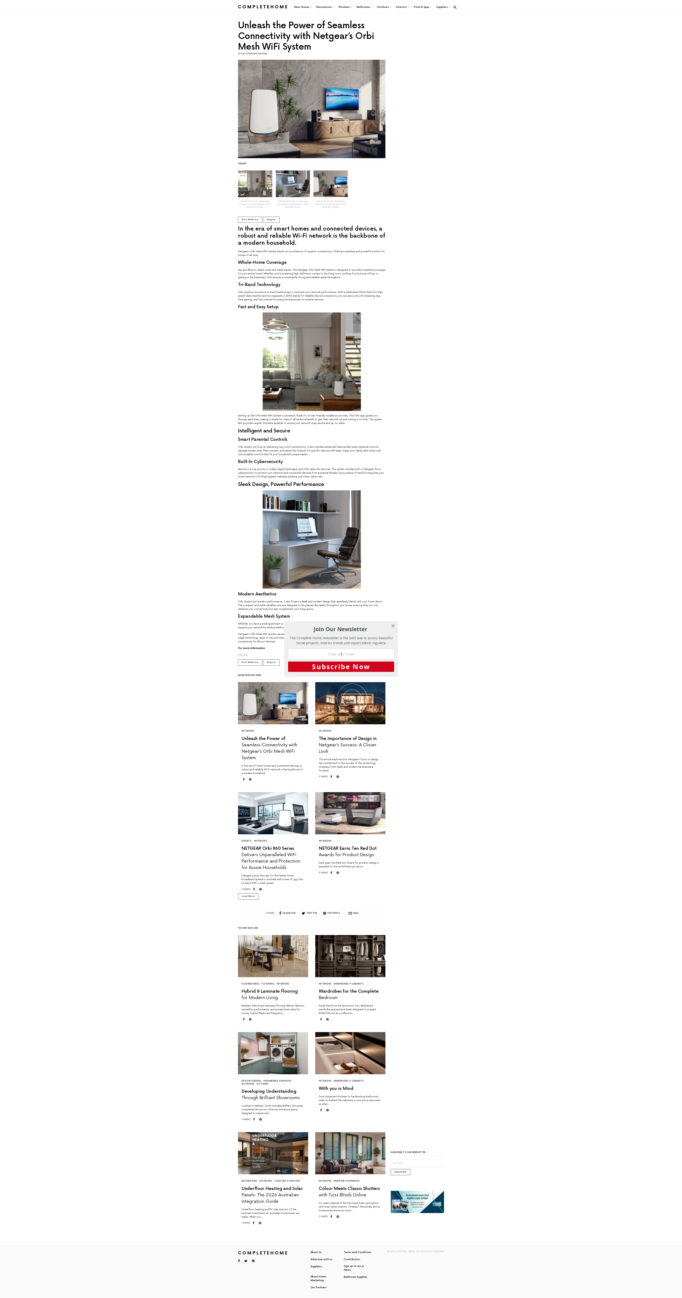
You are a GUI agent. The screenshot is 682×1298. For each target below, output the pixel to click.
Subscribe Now (341, 666)
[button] (341, 629)
